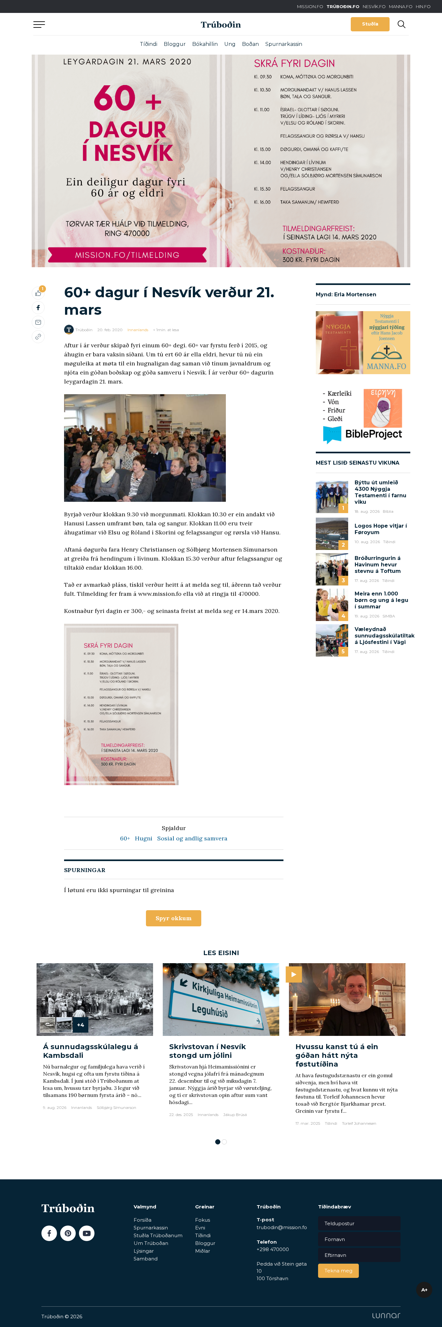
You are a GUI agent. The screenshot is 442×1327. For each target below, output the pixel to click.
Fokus (202, 1220)
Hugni (143, 838)
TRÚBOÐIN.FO (342, 6)
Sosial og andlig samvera (192, 838)
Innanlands (137, 329)
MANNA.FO (401, 6)
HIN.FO (423, 6)
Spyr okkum (174, 918)
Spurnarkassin (283, 44)
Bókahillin (205, 44)
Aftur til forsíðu (93, 24)
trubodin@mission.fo (282, 1227)
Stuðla (370, 24)
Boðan (250, 44)
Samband (146, 1259)
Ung (230, 44)
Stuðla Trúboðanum (158, 1235)
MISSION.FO (310, 6)
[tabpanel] (95, 1047)
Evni (200, 1228)
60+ (125, 838)
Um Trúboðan (151, 1243)
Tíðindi (148, 44)
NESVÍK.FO (374, 6)
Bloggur (175, 44)
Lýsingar (144, 1251)
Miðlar (202, 1251)
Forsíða (142, 1220)
